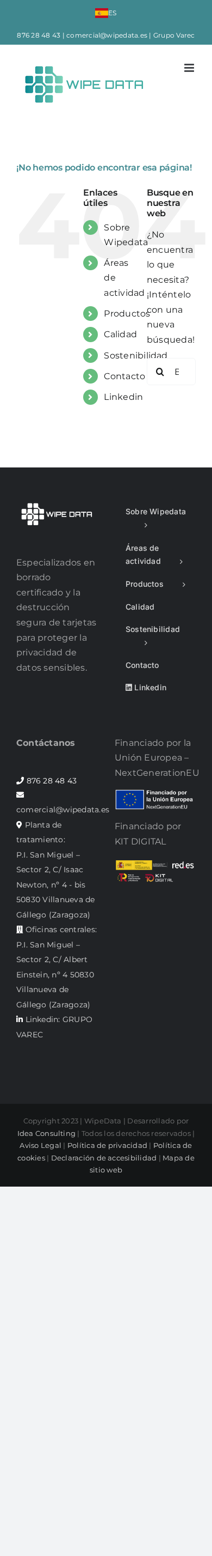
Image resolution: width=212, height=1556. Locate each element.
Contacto (124, 376)
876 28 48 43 (38, 35)
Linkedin (123, 397)
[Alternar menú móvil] (190, 68)
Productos (127, 313)
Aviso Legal (40, 1145)
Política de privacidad (107, 1145)
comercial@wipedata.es (106, 35)
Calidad (120, 334)
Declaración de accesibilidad (104, 1157)
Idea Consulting (46, 1133)
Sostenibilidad (135, 355)
